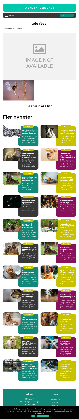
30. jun (28, 150)
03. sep (66, 220)
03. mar (28, 197)
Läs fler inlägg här (39, 105)
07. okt (28, 220)
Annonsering (55, 399)
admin (21, 29)
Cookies (55, 405)
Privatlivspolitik (43, 416)
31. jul (28, 126)
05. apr (28, 361)
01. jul (66, 267)
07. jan (66, 361)
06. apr (66, 338)
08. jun (28, 291)
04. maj (28, 314)
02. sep (28, 244)
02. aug (66, 244)
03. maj (66, 314)
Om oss (55, 402)
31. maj (66, 150)
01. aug (28, 267)
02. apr (28, 173)
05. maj (66, 291)
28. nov (66, 197)
